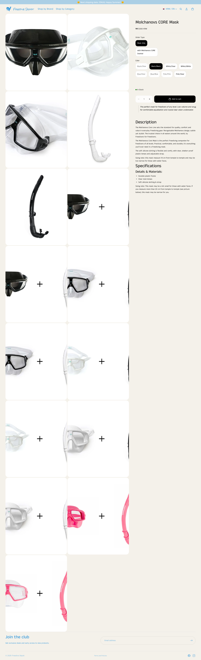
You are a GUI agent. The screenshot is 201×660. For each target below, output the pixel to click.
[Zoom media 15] (36, 593)
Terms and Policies (100, 656)
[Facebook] (189, 655)
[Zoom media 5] (36, 206)
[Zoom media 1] (36, 52)
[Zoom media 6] (98, 206)
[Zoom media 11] (36, 438)
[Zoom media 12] (98, 438)
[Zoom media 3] (36, 129)
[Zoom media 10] (98, 361)
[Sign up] (191, 640)
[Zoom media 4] (98, 129)
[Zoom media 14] (98, 516)
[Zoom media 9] (36, 361)
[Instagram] (194, 655)
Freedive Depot (18, 655)
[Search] (181, 9)
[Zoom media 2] (98, 52)
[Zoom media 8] (98, 284)
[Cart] (193, 9)
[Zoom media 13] (36, 516)
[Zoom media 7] (36, 284)
